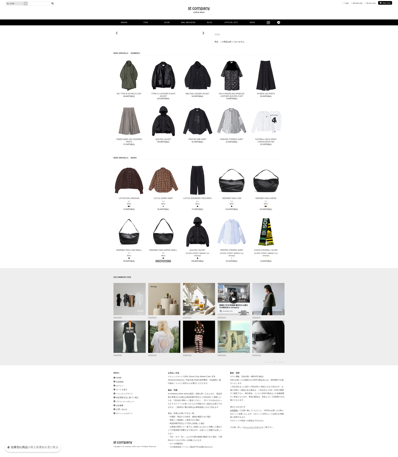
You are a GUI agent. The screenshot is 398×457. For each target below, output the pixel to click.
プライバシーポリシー (125, 401)
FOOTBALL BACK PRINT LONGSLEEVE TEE (266, 140)
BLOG (209, 22)
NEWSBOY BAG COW (231, 198)
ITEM (145, 22)
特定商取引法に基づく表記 (127, 397)
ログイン (119, 386)
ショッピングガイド (124, 394)
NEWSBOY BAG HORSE (265, 198)
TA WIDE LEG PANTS (266, 94)
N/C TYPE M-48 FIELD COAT (129, 94)
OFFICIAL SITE (231, 22)
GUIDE (167, 22)
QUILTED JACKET (163, 139)
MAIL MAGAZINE (188, 22)
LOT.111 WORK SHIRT (163, 198)
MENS (252, 22)
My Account (371, 3)
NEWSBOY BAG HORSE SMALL (163, 250)
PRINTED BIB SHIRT (197, 139)
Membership (357, 3)
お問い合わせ (121, 409)
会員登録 (119, 382)
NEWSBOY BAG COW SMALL (129, 250)
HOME (217, 34)
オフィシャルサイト (124, 413)
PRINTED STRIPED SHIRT (231, 139)
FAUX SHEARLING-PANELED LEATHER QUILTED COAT (231, 95)
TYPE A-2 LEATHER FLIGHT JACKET (163, 95)
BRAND (124, 22)
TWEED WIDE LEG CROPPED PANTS (129, 140)
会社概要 (119, 405)
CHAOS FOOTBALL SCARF (266, 250)
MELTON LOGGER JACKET (197, 94)
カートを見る (385, 3)
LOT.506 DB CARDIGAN (129, 198)
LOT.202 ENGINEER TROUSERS (197, 198)
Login (347, 3)
